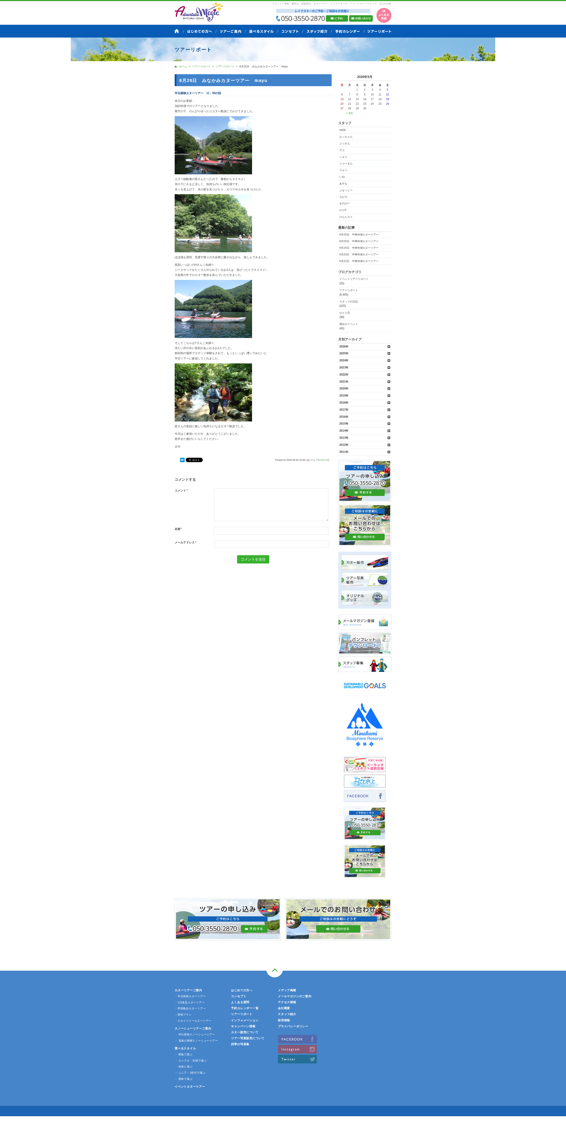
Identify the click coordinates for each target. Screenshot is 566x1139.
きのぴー (344, 203)
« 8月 (349, 113)
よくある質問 (240, 1002)
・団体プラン (183, 1014)
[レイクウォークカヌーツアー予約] (365, 837)
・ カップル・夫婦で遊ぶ (191, 1060)
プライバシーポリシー (293, 1026)
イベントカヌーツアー (190, 1086)
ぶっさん (344, 143)
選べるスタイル (185, 1048)
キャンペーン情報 (243, 1026)
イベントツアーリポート (354, 279)
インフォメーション (244, 1020)
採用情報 (284, 1020)
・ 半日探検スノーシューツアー (195, 1034)
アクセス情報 (287, 1002)
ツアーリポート (348, 290)
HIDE (342, 130)
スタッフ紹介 (287, 1014)
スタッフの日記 (348, 301)
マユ (342, 150)
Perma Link (323, 460)
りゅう (343, 170)
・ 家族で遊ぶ (183, 1054)
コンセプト (238, 996)
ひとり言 (344, 312)
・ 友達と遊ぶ (183, 1066)
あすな (343, 183)
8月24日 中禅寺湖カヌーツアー (359, 247)
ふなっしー (346, 190)
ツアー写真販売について (248, 1038)
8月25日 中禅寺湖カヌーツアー (359, 234)
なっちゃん (346, 136)
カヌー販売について (244, 1032)
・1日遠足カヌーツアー (190, 1002)
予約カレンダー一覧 (244, 1008)
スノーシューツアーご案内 (193, 1028)
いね (342, 176)
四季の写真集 (240, 1044)
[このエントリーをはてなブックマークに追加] (182, 460)
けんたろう (346, 216)
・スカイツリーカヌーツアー (193, 1020)
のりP (342, 210)
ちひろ (343, 196)
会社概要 (284, 1008)
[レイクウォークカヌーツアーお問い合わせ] (365, 875)
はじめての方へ (241, 990)
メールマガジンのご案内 (295, 996)
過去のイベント (348, 324)
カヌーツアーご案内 (188, 990)
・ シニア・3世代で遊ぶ (190, 1072)
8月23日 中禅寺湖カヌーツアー (359, 254)
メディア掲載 (287, 990)
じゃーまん (346, 163)
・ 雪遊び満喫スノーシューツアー (196, 1040)
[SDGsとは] (365, 690)
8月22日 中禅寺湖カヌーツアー (359, 261)
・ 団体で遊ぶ (183, 1078)
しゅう (343, 156)
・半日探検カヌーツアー (190, 996)
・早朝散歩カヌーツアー (190, 1008)
